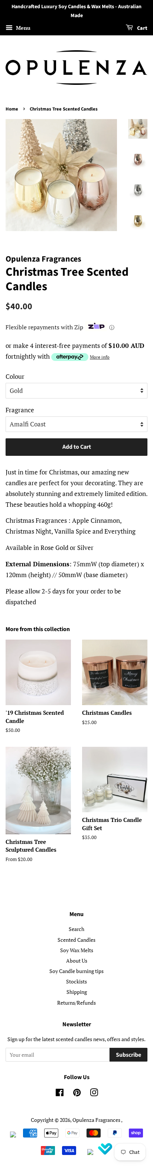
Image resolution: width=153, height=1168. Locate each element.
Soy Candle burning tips (76, 971)
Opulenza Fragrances (96, 1119)
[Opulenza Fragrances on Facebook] (59, 1093)
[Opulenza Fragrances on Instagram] (94, 1093)
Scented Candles (76, 939)
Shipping (76, 991)
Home (12, 109)
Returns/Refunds (76, 1002)
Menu (22, 27)
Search (76, 928)
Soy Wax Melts (76, 950)
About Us (76, 960)
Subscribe (128, 1055)
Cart (141, 28)
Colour (15, 376)
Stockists (76, 981)
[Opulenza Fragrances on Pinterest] (77, 1093)
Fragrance (20, 410)
